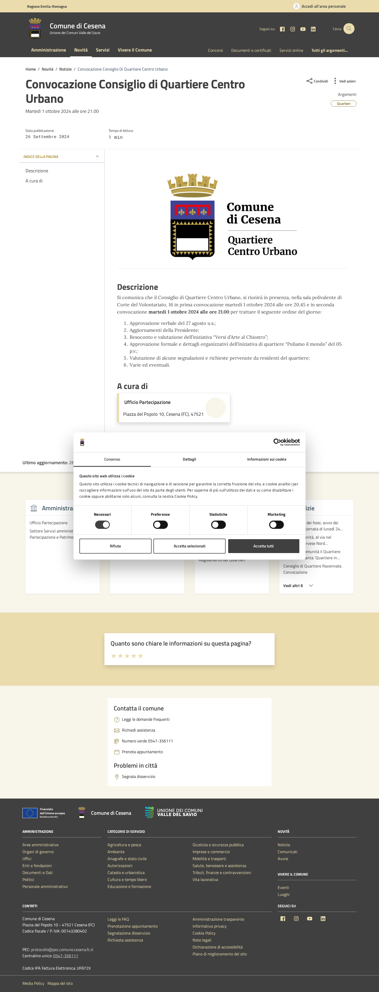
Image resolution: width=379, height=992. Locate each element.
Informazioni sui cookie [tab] (266, 459)
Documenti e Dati (37, 872)
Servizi (103, 49)
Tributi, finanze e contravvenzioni (222, 872)
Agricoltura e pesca (124, 845)
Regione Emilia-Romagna (47, 6)
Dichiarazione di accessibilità (218, 947)
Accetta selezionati (189, 546)
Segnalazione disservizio (129, 933)
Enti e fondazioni (37, 865)
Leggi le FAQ (118, 919)
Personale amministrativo (45, 886)
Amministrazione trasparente (218, 919)
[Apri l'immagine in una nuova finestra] (232, 217)
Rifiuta (115, 546)
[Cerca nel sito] (349, 28)
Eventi (283, 887)
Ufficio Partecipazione (147, 402)
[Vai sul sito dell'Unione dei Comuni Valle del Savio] (173, 812)
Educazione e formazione (129, 886)
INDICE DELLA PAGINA (40, 156)
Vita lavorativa (205, 879)
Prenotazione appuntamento (133, 926)
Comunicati (288, 852)
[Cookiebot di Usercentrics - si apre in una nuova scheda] (277, 442)
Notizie (284, 845)
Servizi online (291, 50)
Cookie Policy (204, 933)
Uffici (26, 858)
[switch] (160, 525)
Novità (81, 49)
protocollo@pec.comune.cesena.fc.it (62, 949)
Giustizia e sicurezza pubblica (218, 845)
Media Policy (33, 983)
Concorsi (215, 50)
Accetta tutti (263, 546)
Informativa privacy (210, 926)
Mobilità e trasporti (209, 858)
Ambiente (116, 852)
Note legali (202, 940)
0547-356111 (65, 956)
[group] (62, 549)
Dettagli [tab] (189, 459)
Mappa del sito (60, 983)
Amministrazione (48, 49)
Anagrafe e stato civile (127, 858)
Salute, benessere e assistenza (219, 865)
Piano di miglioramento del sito (220, 954)
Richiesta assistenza (125, 940)
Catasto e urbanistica (126, 872)
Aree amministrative (40, 845)
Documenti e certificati (251, 50)
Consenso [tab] (112, 459)
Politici (28, 879)
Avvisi (283, 858)
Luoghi (284, 894)
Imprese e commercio (211, 852)
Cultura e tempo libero (127, 879)
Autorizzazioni (120, 865)
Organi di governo (38, 852)
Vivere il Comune (135, 49)
